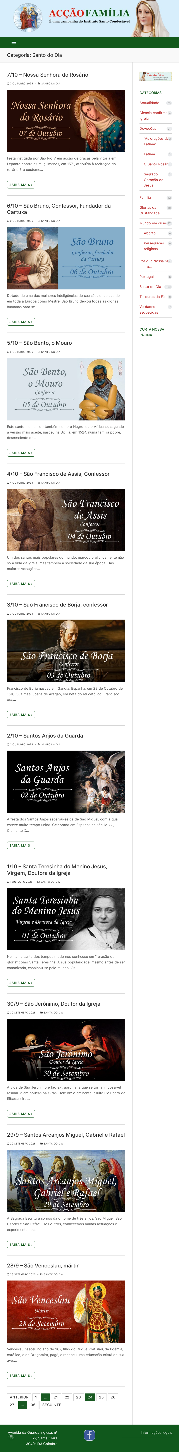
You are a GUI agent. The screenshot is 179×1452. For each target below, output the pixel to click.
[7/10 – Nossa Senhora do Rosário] (66, 121)
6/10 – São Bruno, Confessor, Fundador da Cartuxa (59, 209)
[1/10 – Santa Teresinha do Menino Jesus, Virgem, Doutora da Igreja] (66, 919)
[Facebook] (89, 1435)
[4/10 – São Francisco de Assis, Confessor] (66, 520)
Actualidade (149, 103)
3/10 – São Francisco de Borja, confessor (57, 605)
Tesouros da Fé (152, 296)
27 (12, 1405)
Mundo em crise (152, 223)
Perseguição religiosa (154, 246)
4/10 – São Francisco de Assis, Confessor (58, 474)
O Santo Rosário (157, 164)
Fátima (149, 154)
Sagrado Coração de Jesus (153, 180)
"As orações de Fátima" (156, 141)
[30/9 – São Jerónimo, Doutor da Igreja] (66, 1050)
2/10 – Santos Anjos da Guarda (45, 736)
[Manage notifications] (11, 1436)
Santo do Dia (50, 83)
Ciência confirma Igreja (153, 116)
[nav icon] (13, 42)
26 (113, 1397)
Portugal (146, 276)
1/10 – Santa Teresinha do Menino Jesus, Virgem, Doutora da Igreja (57, 869)
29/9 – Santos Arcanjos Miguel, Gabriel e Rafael (66, 1135)
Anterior (19, 1397)
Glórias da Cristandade (149, 210)
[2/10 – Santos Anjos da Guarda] (66, 782)
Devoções (147, 128)
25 (101, 1397)
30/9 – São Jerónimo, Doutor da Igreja (53, 1004)
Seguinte (51, 1405)
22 (67, 1397)
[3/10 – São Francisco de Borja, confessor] (66, 651)
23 (78, 1397)
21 (56, 1397)
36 (33, 1405)
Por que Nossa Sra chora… (154, 264)
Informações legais (156, 1432)
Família (145, 197)
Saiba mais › (21, 185)
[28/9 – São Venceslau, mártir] (66, 1312)
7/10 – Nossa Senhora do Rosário (47, 75)
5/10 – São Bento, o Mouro (39, 343)
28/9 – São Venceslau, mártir (43, 1265)
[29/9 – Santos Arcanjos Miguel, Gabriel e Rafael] (66, 1181)
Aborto (150, 233)
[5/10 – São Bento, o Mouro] (66, 389)
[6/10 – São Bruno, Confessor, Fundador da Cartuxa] (66, 258)
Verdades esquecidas (148, 309)
